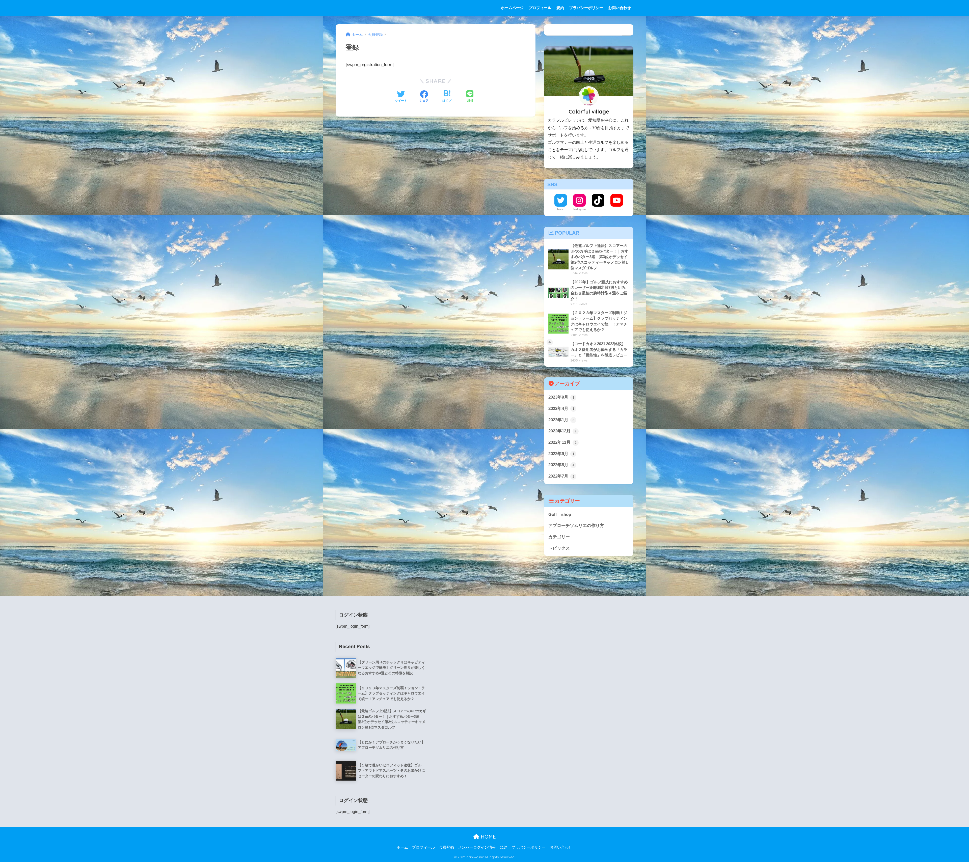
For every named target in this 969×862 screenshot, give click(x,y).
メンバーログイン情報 (477, 847)
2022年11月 (562, 442)
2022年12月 (562, 431)
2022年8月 (561, 464)
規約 (560, 8)
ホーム (402, 847)
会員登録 (446, 847)
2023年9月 (561, 397)
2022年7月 (561, 476)
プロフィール (540, 8)
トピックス (559, 548)
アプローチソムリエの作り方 (576, 525)
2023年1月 (561, 420)
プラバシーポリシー (586, 8)
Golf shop (559, 514)
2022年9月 (561, 453)
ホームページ (512, 8)
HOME (487, 836)
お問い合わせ (619, 8)
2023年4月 (561, 408)
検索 (627, 30)
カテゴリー (559, 537)
